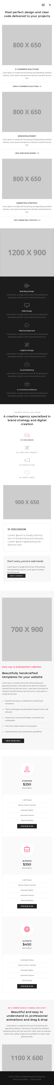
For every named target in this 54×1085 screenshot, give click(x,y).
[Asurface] (5, 5)
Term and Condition (20, 1079)
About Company (16, 575)
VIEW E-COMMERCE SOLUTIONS (26, 86)
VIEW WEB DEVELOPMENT (25, 153)
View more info (13, 741)
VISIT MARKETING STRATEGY (26, 220)
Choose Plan (27, 826)
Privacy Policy (36, 1079)
